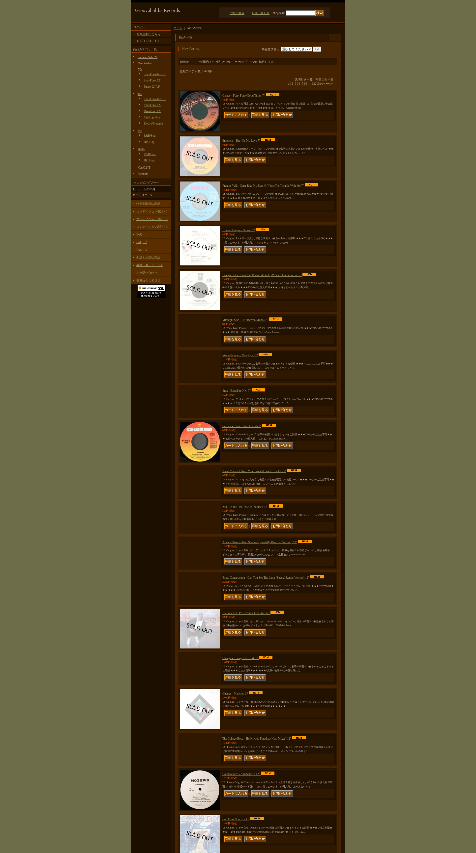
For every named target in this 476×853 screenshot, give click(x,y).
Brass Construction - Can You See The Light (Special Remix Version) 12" (266, 636)
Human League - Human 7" (238, 230)
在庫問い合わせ (146, 273)
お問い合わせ (260, 13)
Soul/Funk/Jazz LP (155, 74)
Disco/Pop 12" (152, 111)
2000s (141, 149)
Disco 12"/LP (152, 86)
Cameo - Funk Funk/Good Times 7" (243, 95)
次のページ (325, 83)
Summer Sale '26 (147, 57)
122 (314, 83)
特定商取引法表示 (148, 204)
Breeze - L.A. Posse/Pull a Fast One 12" (246, 681)
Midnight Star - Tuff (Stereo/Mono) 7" (245, 320)
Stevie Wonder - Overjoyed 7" (240, 365)
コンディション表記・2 (152, 219)
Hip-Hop (149, 142)
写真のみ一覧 (324, 79)
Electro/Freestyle (153, 123)
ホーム (178, 28)
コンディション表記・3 (152, 227)
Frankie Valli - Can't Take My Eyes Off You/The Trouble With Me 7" (263, 185)
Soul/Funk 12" (152, 80)
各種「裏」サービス (149, 265)
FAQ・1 (141, 234)
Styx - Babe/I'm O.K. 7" (236, 410)
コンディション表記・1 (152, 211)
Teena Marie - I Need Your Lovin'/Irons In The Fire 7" (254, 500)
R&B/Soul (150, 135)
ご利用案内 (237, 13)
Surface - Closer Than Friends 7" (241, 455)
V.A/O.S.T (144, 167)
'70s (140, 69)
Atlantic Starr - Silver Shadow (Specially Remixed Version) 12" (259, 591)
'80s (140, 94)
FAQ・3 (141, 250)
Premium (143, 174)
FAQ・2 (141, 242)
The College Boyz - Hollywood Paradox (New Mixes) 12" (257, 817)
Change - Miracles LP (235, 772)
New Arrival (145, 63)
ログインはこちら (149, 41)
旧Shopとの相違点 (148, 280)
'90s (140, 131)
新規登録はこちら (149, 34)
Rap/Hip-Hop (152, 117)
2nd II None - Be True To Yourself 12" (245, 545)
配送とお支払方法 (148, 257)
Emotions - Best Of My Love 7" (241, 140)
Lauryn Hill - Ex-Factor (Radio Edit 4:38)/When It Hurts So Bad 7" (262, 275)
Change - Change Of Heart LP (240, 726)
